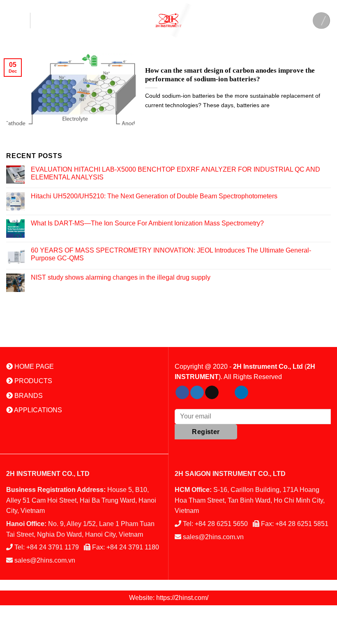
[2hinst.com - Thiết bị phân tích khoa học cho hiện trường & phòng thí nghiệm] (168, 20)
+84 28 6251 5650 (221, 523)
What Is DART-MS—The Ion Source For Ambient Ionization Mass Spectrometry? (147, 223)
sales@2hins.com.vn (44, 560)
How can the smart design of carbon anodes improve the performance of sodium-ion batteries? (230, 75)
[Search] (321, 20)
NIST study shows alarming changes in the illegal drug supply (120, 277)
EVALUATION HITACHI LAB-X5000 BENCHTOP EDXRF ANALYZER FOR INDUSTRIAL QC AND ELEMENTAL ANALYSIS (175, 173)
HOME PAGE (33, 366)
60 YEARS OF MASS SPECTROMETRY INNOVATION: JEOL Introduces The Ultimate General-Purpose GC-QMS (171, 254)
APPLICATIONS (37, 410)
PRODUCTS (32, 380)
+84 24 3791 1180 (132, 547)
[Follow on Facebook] (182, 393)
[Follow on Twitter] (197, 393)
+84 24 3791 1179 (52, 547)
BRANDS (28, 395)
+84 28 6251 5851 (301, 523)
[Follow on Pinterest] (226, 393)
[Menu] (18, 20)
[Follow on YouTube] (256, 393)
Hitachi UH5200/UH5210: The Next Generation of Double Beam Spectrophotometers (154, 196)
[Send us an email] (212, 393)
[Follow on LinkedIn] (241, 393)
